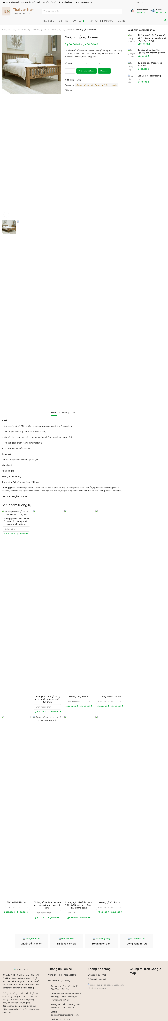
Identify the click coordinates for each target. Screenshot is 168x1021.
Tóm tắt (26, 514)
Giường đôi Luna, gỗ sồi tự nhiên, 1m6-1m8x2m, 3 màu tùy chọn (47, 699)
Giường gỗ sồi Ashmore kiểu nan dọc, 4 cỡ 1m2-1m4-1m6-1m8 (47, 905)
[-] (66, 71)
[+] (73, 71)
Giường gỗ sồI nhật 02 (109, 902)
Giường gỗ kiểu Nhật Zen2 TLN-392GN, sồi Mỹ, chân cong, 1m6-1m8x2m (16, 521)
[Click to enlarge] (6, 214)
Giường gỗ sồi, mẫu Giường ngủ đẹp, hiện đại (53, 29)
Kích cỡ (68, 63)
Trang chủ (6, 29)
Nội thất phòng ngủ (22, 29)
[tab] (54, 412)
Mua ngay (104, 71)
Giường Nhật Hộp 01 (16, 902)
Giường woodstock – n (110, 696)
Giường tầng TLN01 (78, 696)
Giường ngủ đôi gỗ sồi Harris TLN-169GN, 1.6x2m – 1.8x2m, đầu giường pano (79, 905)
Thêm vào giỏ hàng (86, 71)
